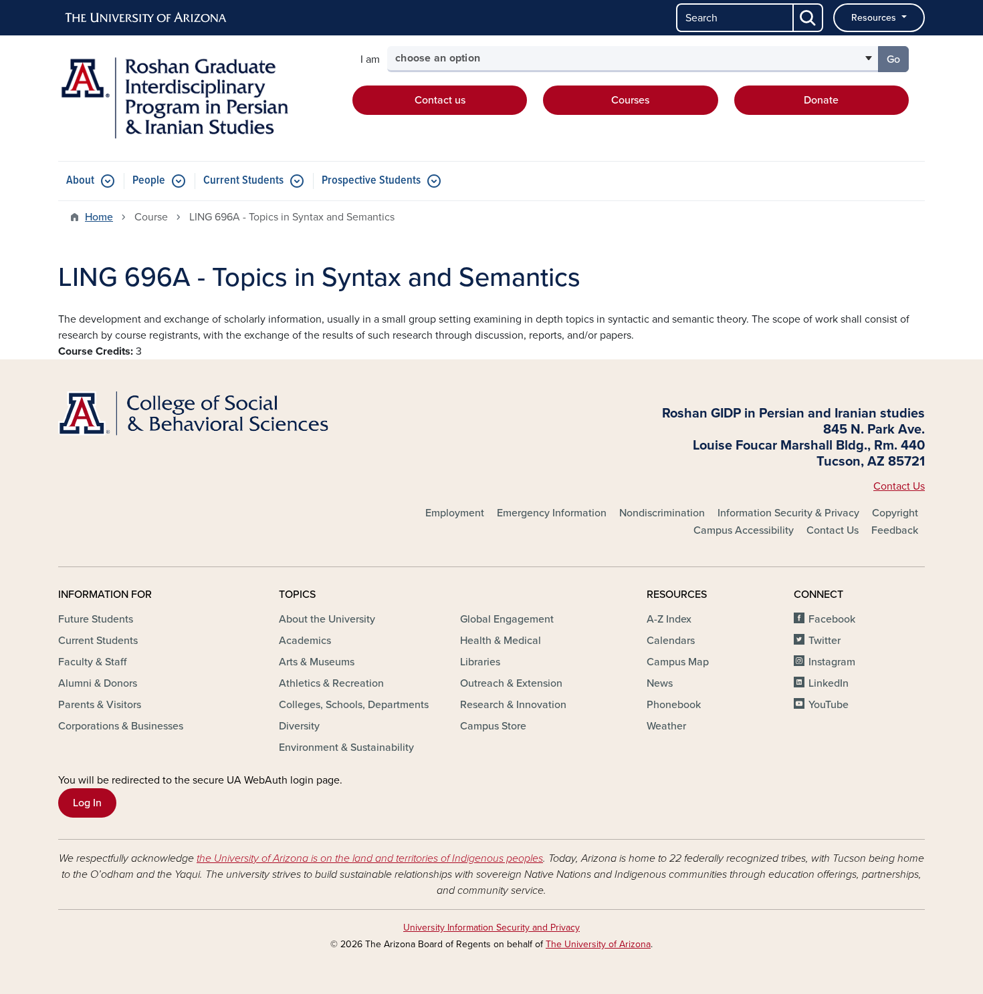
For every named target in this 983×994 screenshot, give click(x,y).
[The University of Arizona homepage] (146, 18)
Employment (454, 513)
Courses (630, 100)
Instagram (831, 662)
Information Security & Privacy (788, 513)
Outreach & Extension (511, 683)
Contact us (440, 100)
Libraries (480, 662)
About (80, 180)
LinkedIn (828, 683)
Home (99, 217)
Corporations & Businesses (120, 726)
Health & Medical (500, 640)
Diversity (299, 726)
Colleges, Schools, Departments (354, 704)
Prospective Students (371, 180)
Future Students (95, 619)
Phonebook (674, 704)
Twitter (824, 640)
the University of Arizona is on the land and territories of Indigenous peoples (370, 858)
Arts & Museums (316, 662)
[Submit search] (808, 17)
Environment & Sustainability (346, 747)
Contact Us (899, 486)
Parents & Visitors (99, 704)
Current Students (243, 180)
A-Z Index (669, 619)
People (148, 180)
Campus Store (493, 726)
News (660, 683)
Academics (305, 640)
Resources (875, 17)
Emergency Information (552, 513)
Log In (87, 803)
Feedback (894, 530)
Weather (666, 726)
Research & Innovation (513, 704)
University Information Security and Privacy (491, 927)
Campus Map (678, 662)
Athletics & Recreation (331, 683)
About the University (327, 619)
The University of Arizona (598, 944)
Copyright (895, 513)
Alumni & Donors (97, 683)
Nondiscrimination (662, 513)
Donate (821, 100)
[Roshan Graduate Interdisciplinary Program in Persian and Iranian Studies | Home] (197, 98)
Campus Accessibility (743, 530)
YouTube (828, 704)
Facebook (831, 619)
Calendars (671, 640)
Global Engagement (507, 619)
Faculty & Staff (92, 662)
